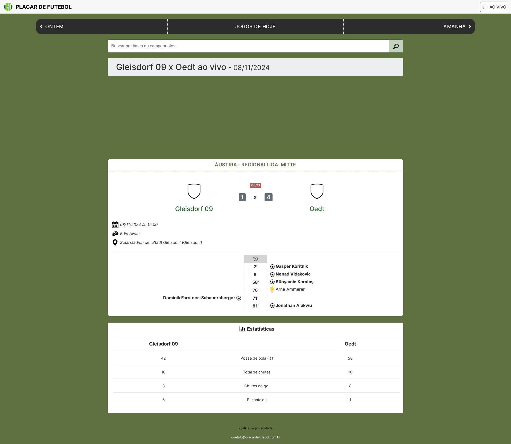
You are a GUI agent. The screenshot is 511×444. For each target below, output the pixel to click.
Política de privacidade (255, 428)
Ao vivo (497, 7)
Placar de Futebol (44, 7)
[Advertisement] (255, 117)
